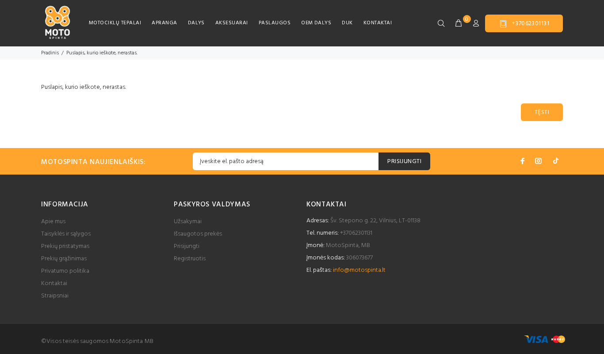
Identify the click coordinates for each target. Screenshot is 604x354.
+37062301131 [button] (530, 24)
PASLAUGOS (275, 23)
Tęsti (542, 112)
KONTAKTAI (377, 23)
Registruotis (190, 259)
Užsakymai (188, 222)
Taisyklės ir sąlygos (66, 234)
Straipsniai (55, 296)
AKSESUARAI (231, 23)
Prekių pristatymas (65, 246)
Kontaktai (54, 283)
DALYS (196, 23)
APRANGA (164, 23)
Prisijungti (186, 246)
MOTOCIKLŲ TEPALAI (115, 23)
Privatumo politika (65, 271)
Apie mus (53, 222)
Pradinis (50, 53)
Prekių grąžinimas (64, 259)
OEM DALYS (316, 23)
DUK (347, 23)
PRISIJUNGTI (404, 161)
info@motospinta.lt (359, 270)
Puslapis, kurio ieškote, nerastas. (102, 53)
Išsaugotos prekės (198, 234)
